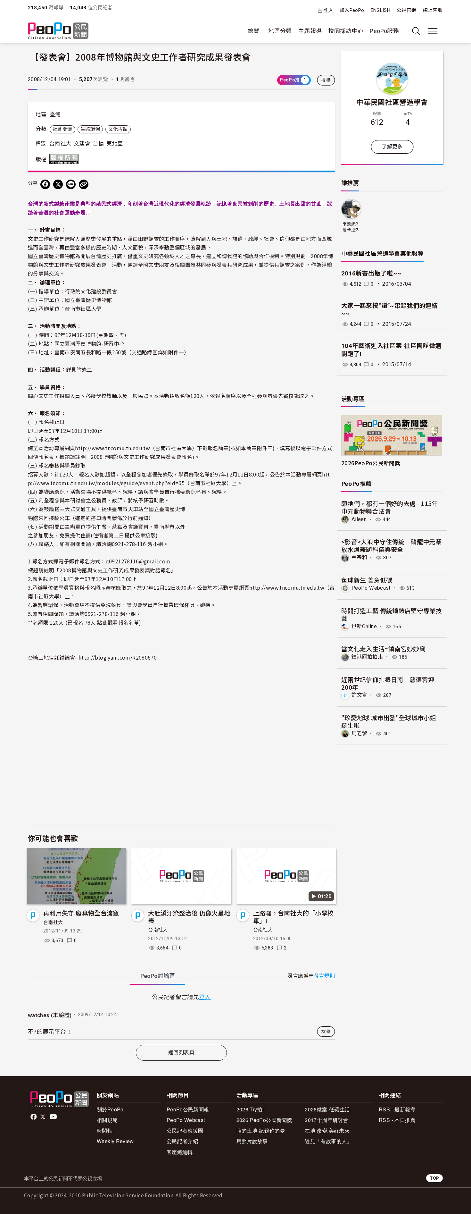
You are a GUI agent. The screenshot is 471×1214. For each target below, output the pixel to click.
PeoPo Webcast (371, 588)
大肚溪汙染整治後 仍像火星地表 (189, 916)
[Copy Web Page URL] (83, 184)
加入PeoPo (352, 10)
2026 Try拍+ (251, 1109)
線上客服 (432, 10)
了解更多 (392, 147)
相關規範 (107, 1120)
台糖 (98, 143)
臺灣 (55, 114)
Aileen (359, 519)
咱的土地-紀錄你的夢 (260, 1130)
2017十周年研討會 (326, 1120)
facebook (34, 1117)
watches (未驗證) (50, 1015)
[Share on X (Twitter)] (58, 184)
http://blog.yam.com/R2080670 (117, 657)
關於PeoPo (110, 1109)
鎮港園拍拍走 (367, 657)
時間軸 (104, 1130)
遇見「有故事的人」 (328, 1141)
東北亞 (114, 143)
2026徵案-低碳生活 (327, 1109)
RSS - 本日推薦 (397, 1120)
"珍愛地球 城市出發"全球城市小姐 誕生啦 (388, 721)
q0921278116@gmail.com (138, 561)
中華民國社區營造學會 (392, 102)
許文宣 (359, 695)
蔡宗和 (359, 557)
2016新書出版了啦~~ (371, 273)
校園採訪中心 (345, 31)
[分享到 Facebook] (45, 184)
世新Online (364, 626)
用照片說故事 (252, 1141)
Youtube (54, 1117)
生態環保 (90, 129)
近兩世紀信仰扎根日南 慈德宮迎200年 (387, 683)
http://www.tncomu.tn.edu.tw (112, 448)
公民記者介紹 (182, 1141)
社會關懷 (62, 129)
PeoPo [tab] (157, 976)
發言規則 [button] (324, 976)
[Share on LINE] (71, 184)
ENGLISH (381, 10)
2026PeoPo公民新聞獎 (370, 463)
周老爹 (359, 733)
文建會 (82, 143)
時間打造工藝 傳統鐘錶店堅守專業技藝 (391, 614)
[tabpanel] (181, 1016)
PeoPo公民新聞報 (188, 1109)
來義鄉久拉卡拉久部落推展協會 (351, 227)
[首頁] (58, 31)
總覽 (254, 31)
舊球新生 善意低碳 (366, 580)
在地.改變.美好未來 (327, 1130)
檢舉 (326, 80)
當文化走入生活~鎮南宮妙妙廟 (383, 648)
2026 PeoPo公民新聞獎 (264, 1120)
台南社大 (60, 143)
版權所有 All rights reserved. (65, 159)
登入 (328, 10)
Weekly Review (115, 1141)
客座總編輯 (180, 1152)
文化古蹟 (118, 129)
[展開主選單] (432, 31)
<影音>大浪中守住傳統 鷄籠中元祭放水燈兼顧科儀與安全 (391, 545)
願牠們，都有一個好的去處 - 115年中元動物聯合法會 (389, 507)
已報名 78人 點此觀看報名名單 (103, 622)
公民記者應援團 (185, 1130)
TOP (434, 1178)
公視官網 (406, 10)
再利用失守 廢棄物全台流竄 (81, 912)
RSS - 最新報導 (397, 1109)
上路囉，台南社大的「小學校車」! (293, 916)
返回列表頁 (181, 1053)
